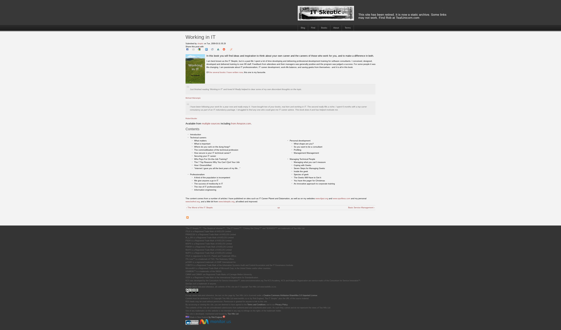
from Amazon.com (241, 123)
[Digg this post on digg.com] (193, 50)
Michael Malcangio (193, 98)
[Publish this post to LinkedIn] (206, 50)
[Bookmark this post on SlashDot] (218, 50)
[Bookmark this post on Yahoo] (231, 50)
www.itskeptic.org (226, 201)
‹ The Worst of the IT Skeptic (199, 207)
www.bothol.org (193, 201)
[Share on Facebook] (187, 50)
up (278, 207)
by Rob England (216, 317)
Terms (348, 27)
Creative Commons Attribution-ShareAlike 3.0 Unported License (290, 295)
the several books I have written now (226, 72)
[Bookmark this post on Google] (199, 50)
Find (313, 27)
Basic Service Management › (361, 207)
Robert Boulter (191, 118)
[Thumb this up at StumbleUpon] (224, 50)
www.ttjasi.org (321, 198)
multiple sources (211, 123)
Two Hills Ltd (233, 314)
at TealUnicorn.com (405, 17)
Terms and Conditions (256, 305)
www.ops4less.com (341, 198)
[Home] (326, 20)
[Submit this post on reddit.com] (212, 50)
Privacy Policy (281, 305)
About (336, 27)
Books (324, 27)
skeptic (200, 43)
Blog (303, 27)
